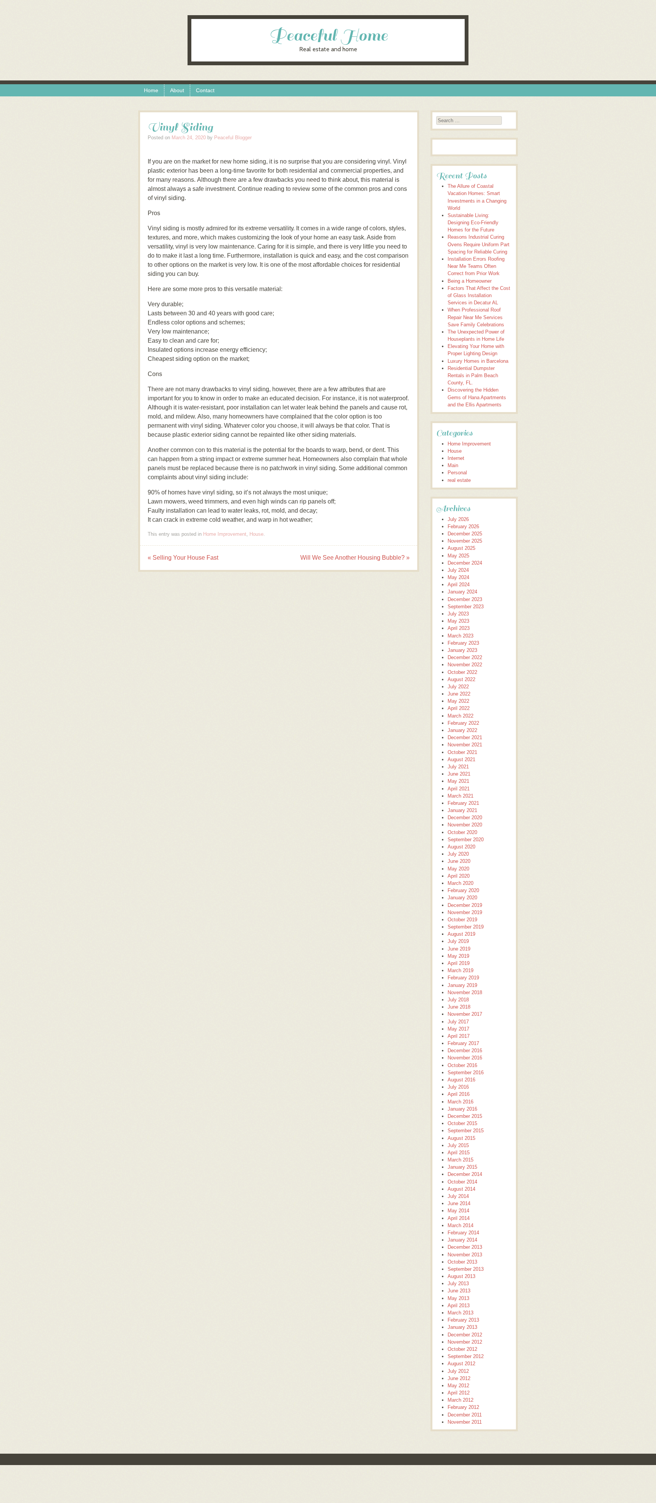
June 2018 (459, 1007)
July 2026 (458, 519)
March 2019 (460, 970)
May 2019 (458, 956)
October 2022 (462, 672)
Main (453, 465)
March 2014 (460, 1225)
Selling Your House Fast (183, 557)
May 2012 (458, 1385)
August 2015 (461, 1138)
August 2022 (461, 679)
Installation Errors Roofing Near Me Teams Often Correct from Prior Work (476, 266)
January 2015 (462, 1167)
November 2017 (465, 1014)
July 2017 (458, 1022)
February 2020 (463, 890)
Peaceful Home (328, 35)
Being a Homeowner (470, 281)
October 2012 (462, 1349)
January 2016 (462, 1109)
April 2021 (459, 789)
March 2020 (460, 883)
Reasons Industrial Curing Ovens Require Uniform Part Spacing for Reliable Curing (478, 244)
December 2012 (465, 1335)
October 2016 (462, 1065)
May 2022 (458, 701)
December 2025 (465, 534)
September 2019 (466, 927)
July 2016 (458, 1087)
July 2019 (458, 941)
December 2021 (465, 737)
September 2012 (466, 1356)
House (256, 534)
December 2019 (465, 905)
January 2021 (462, 810)
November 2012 (465, 1342)
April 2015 (459, 1152)
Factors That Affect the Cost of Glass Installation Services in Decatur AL (479, 295)
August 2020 (461, 847)
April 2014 (459, 1218)
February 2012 (463, 1407)
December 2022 (465, 657)
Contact (205, 90)
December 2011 (465, 1415)
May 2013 (458, 1298)
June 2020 (459, 861)
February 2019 (463, 977)
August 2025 (461, 548)
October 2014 (462, 1182)
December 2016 (465, 1050)
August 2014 (461, 1189)
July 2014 (458, 1196)
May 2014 (458, 1210)
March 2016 (460, 1102)
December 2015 (465, 1116)
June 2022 (459, 694)
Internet (456, 458)
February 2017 (463, 1043)
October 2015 (462, 1123)
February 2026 (463, 526)
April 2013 (459, 1305)
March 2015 (460, 1160)
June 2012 (459, 1378)
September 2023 (466, 606)
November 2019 (465, 912)
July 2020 (458, 854)
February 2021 (463, 803)
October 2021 (462, 752)
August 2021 (461, 759)
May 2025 (458, 556)
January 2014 (462, 1240)
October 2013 (462, 1262)
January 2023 (462, 650)
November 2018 (465, 992)
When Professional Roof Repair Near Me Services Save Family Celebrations (476, 317)
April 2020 (459, 876)
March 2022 (460, 716)
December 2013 (465, 1247)
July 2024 (458, 570)
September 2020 (466, 839)
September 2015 (466, 1130)
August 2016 (461, 1080)
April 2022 (459, 708)
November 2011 (465, 1422)
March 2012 (460, 1400)
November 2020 (465, 825)
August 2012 (461, 1363)
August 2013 (461, 1276)
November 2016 (465, 1058)
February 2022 (463, 723)
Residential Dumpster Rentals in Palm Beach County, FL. (473, 375)
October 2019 (462, 919)
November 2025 (465, 541)
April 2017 (459, 1036)
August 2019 (461, 934)
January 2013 (462, 1327)
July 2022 (458, 686)
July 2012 (458, 1371)
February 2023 (463, 643)
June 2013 (459, 1291)
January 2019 (462, 985)
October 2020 (462, 832)
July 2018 (458, 1000)
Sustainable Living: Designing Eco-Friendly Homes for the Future (473, 222)
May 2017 (458, 1029)
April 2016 (459, 1094)
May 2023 (458, 621)
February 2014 (463, 1232)
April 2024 (459, 584)
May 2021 (458, 781)
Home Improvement (224, 534)
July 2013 (458, 1283)
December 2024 (465, 563)
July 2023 (458, 614)
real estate (459, 480)
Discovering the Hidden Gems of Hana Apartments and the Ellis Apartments (477, 397)
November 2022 (465, 664)
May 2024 (458, 577)
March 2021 (460, 796)
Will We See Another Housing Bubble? (355, 557)
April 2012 (459, 1393)
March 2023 (460, 636)
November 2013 (465, 1254)
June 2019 (459, 949)
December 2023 (465, 599)
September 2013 (466, 1269)
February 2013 (463, 1320)
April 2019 (459, 963)
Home (151, 90)
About (177, 90)
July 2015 (458, 1145)
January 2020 (462, 897)
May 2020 (458, 869)
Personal (457, 472)
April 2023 (459, 628)
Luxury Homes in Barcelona (478, 361)
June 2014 (459, 1203)
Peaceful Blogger (233, 137)
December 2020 (465, 817)
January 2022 (462, 730)
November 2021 (465, 745)
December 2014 (465, 1174)
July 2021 (458, 767)
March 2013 (460, 1313)
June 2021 (459, 774)
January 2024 (462, 592)
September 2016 (466, 1072)
